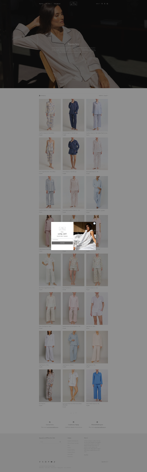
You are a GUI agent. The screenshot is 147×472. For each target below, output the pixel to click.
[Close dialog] (94, 223)
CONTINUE (62, 242)
